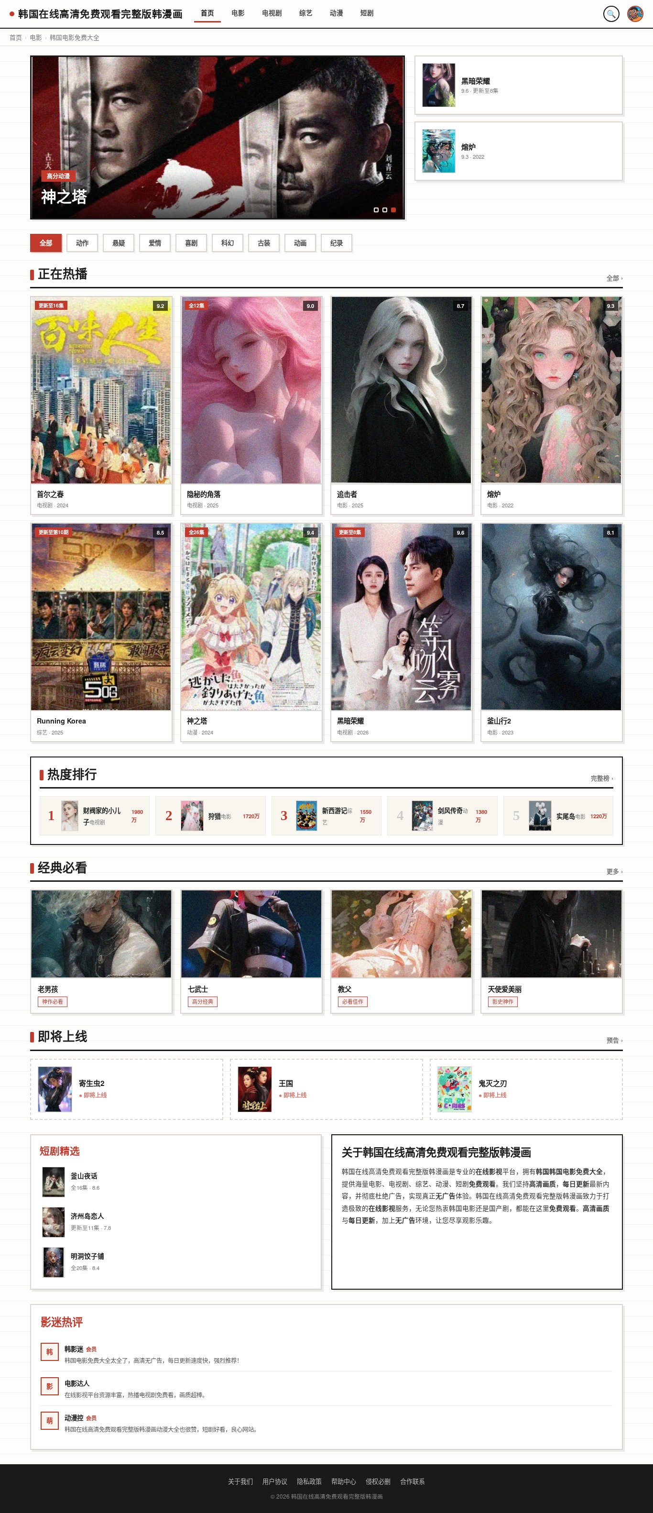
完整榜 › (602, 778)
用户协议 (274, 1481)
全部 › (615, 278)
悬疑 (118, 242)
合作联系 (412, 1481)
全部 (46, 242)
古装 (264, 242)
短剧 (367, 12)
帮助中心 (343, 1481)
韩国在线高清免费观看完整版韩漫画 (100, 13)
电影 (238, 12)
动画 (300, 242)
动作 (82, 242)
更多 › (615, 871)
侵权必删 (378, 1481)
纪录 (336, 242)
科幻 (227, 242)
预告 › (615, 1040)
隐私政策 (309, 1481)
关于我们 (240, 1481)
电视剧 (272, 12)
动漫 (336, 12)
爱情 (155, 242)
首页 (207, 12)
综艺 (306, 12)
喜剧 (191, 242)
